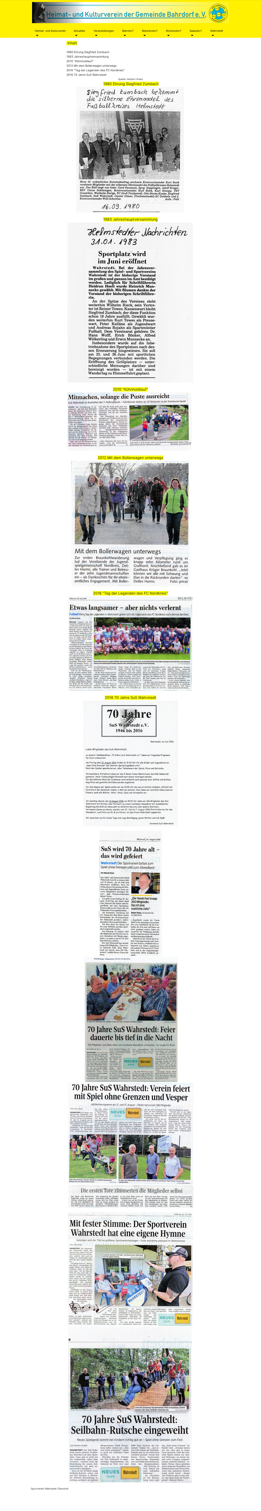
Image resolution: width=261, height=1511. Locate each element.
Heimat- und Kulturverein (50, 30)
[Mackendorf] (144, 35)
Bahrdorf (127, 30)
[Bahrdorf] (124, 35)
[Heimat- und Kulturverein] (37, 35)
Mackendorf (149, 30)
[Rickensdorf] (168, 35)
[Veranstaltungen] (95, 35)
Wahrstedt (216, 30)
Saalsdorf (196, 30)
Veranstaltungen (104, 30)
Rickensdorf (173, 30)
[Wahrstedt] (212, 35)
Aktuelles (79, 30)
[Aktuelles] (75, 35)
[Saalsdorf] (191, 35)
